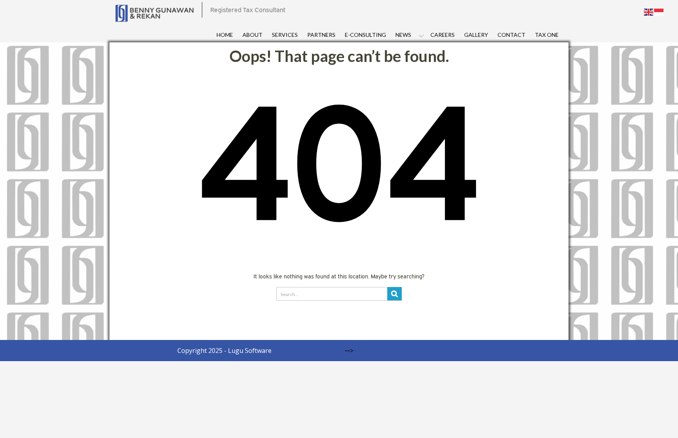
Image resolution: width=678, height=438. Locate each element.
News (403, 34)
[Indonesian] (659, 11)
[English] (649, 11)
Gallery (476, 34)
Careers (442, 34)
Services (285, 34)
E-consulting (365, 34)
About (252, 34)
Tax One (547, 34)
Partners (321, 34)
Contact (511, 34)
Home (225, 34)
